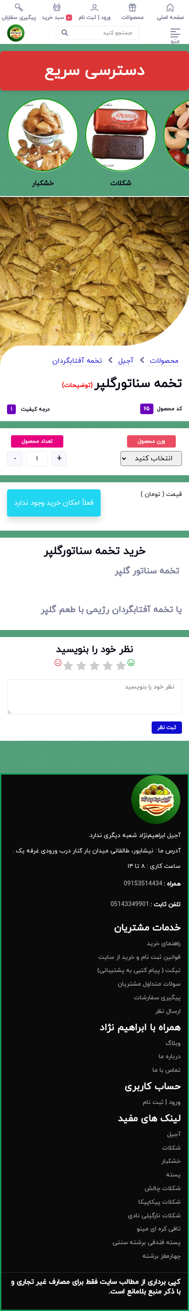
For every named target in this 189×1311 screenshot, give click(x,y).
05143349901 (129, 904)
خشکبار (171, 1161)
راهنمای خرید (164, 944)
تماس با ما (167, 1070)
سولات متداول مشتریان (149, 984)
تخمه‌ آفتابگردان (77, 361)
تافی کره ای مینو (159, 1229)
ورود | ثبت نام (162, 1102)
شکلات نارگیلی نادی (154, 1216)
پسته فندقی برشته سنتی (147, 1242)
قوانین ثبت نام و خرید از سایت (139, 957)
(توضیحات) (78, 385)
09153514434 (143, 884)
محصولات (163, 361)
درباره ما (170, 1056)
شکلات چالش (163, 1188)
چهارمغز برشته (161, 1256)
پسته (173, 1175)
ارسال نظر (168, 1011)
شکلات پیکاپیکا (159, 1202)
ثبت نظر (166, 727)
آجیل (125, 361)
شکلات (171, 1148)
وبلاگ (173, 1043)
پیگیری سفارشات (157, 998)
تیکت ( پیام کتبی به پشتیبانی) (139, 970)
